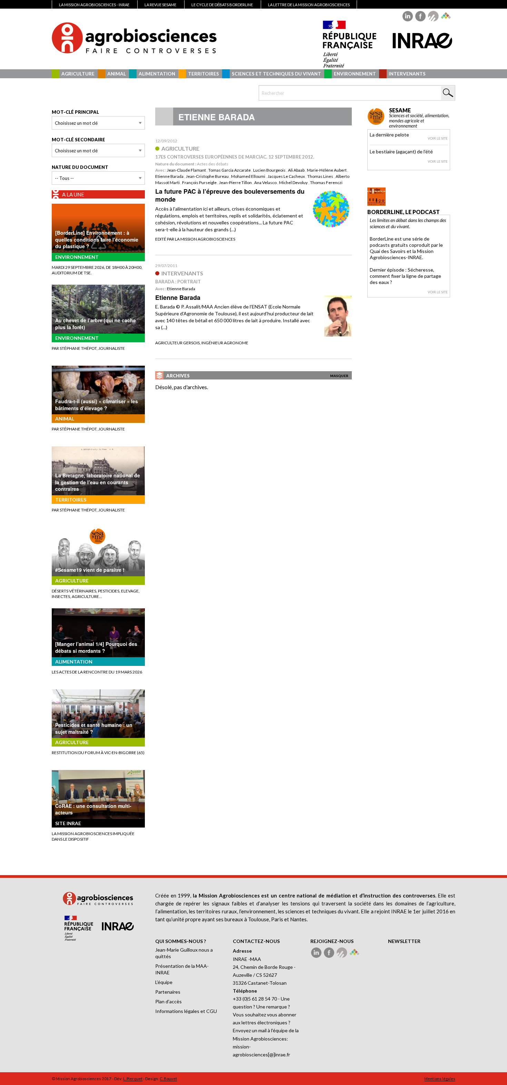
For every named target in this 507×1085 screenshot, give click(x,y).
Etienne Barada (169, 176)
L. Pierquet (132, 1078)
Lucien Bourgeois (269, 170)
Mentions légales (439, 1078)
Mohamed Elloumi (248, 176)
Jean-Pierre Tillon (235, 182)
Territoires (203, 74)
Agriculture (78, 74)
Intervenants (407, 74)
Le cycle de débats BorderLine (222, 4)
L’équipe (163, 982)
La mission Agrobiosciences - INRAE (94, 4)
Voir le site (438, 138)
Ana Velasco (265, 182)
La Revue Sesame (160, 4)
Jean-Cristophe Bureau (207, 176)
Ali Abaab (296, 170)
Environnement (355, 74)
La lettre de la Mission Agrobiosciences (309, 4)
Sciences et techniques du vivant (276, 74)
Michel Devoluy (293, 182)
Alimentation (157, 74)
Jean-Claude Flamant (186, 170)
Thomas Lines (320, 176)
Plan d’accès (168, 1001)
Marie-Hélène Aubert (327, 170)
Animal (116, 74)
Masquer (339, 376)
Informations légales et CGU (186, 1011)
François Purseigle (199, 182)
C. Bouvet (168, 1078)
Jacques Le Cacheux (286, 176)
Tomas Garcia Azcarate (229, 170)
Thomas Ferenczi (326, 182)
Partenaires (167, 992)
